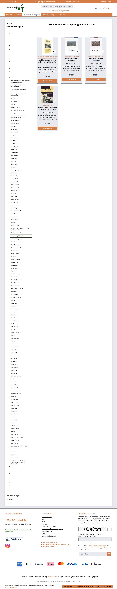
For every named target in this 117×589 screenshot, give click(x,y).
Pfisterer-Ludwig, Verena (16, 262)
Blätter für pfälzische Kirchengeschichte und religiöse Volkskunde (20, 81)
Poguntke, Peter (14, 355)
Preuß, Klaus (14, 417)
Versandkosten (53, 577)
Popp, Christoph (14, 382)
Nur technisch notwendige (84, 586)
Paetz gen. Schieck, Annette (17, 110)
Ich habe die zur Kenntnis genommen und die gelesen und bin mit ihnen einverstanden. (96, 548)
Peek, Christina (14, 176)
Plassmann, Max (15, 338)
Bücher (9, 23)
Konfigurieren (68, 586)
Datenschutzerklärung (49, 526)
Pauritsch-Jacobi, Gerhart (17, 170)
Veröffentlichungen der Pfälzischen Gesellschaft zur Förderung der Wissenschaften (19, 462)
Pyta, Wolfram (14, 458)
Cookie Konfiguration (49, 536)
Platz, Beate (13, 341)
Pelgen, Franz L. (14, 181)
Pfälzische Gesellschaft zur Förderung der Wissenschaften (20, 229)
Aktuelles (10, 499)
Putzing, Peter (14, 455)
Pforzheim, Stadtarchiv (16, 280)
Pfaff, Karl (13, 222)
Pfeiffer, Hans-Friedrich (16, 247)
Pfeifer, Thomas (14, 245)
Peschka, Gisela (14, 205)
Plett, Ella (13, 344)
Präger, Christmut (15, 402)
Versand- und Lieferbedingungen (52, 529)
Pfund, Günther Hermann (17, 288)
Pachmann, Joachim (15, 107)
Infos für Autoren (106, 2)
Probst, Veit (13, 431)
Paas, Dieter (14, 98)
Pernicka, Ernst (14, 196)
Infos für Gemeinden (72, 2)
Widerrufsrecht (47, 531)
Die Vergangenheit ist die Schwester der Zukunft (47, 108)
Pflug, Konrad (14, 271)
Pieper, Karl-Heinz (15, 317)
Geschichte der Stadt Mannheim (71, 60)
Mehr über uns (47, 517)
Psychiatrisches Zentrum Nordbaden (19, 446)
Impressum (45, 519)
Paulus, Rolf (13, 167)
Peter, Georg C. (14, 208)
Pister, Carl (13, 335)
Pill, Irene (13, 323)
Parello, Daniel (14, 132)
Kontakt (44, 524)
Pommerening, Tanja (16, 376)
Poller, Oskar (14, 373)
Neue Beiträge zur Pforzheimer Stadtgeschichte (18, 90)
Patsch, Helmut (14, 155)
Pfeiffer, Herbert (15, 253)
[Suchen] (75, 6)
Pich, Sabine (13, 300)
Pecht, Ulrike (14, 173)
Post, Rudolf (13, 396)
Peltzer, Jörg (13, 193)
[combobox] (57, 6)
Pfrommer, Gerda (15, 285)
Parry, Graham (14, 138)
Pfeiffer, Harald (14, 250)
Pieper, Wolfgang (15, 320)
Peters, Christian (15, 213)
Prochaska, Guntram (15, 434)
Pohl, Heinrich (14, 361)
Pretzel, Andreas (15, 414)
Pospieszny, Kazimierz (16, 393)
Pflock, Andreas (14, 268)
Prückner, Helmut (15, 440)
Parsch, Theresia (15, 141)
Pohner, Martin (14, 364)
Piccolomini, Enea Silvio (16, 297)
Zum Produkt (47, 81)
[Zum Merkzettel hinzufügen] (54, 51)
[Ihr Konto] (100, 8)
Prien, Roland (14, 422)
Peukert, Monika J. (15, 219)
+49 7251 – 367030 (15, 519)
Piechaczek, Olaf (15, 306)
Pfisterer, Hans (14, 265)
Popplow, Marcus (15, 385)
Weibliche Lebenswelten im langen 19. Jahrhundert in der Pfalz (47, 61)
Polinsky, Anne (14, 370)
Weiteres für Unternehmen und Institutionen (55, 544)
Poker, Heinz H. (14, 367)
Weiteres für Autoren (48, 546)
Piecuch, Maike (14, 312)
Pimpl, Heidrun (14, 329)
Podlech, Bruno (14, 350)
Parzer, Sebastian (15, 146)
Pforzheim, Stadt (15, 277)
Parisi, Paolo (14, 135)
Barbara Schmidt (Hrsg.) (51, 58)
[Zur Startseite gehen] (14, 8)
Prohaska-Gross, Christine (17, 437)
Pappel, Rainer (14, 129)
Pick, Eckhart (14, 303)
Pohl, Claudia (14, 358)
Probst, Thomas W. (15, 428)
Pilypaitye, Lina (14, 326)
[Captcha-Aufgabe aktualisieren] (109, 529)
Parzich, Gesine (14, 149)
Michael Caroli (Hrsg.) (74, 56)
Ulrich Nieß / (67, 56)
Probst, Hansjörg (15, 425)
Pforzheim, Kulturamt (16, 274)
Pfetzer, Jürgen (14, 256)
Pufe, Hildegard (14, 449)
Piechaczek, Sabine (15, 309)
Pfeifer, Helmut (14, 242)
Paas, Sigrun (14, 101)
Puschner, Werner (15, 452)
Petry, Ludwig (14, 216)
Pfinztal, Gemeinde (15, 259)
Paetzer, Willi (14, 113)
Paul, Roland (14, 164)
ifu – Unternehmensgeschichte (59, 11)
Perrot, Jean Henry (15, 199)
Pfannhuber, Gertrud (16, 233)
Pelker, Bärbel (14, 190)
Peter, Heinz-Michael (16, 211)
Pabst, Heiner (14, 104)
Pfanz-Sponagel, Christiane (17, 236)
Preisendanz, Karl (15, 405)
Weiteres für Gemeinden (49, 542)
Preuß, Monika (14, 420)
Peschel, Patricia (15, 202)
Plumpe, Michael (15, 347)
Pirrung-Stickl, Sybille (16, 332)
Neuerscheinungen (13, 496)
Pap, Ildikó (13, 126)
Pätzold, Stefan (14, 158)
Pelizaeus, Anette (15, 184)
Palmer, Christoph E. (15, 120)
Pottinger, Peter (14, 399)
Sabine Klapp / (41, 56)
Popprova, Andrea (15, 387)
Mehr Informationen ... (11, 587)
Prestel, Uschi (14, 408)
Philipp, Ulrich (14, 291)
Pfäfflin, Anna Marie (15, 225)
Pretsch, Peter (14, 411)
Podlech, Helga (14, 352)
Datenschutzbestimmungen (98, 546)
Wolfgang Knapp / (49, 56)
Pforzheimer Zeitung (15, 282)
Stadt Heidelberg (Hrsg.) (47, 105)
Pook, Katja (13, 379)
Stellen (44, 534)
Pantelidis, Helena (15, 123)
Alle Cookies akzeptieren (104, 586)
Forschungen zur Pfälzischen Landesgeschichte (17, 85)
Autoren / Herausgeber (15, 27)
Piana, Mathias (14, 294)
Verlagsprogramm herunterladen (45, 2)
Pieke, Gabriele (14, 315)
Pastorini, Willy (14, 152)
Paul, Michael (14, 161)
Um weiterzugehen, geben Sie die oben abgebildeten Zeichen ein (91, 535)
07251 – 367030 (11, 2)
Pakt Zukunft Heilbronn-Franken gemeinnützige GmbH (18, 116)
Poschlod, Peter (14, 390)
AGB (43, 522)
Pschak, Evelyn (14, 443)
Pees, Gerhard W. (15, 178)
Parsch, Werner (14, 143)
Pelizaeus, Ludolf (15, 187)
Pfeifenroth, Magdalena (16, 239)
